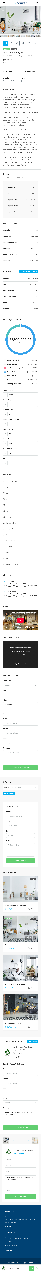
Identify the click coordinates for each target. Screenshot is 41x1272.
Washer (8, 553)
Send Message (20, 1196)
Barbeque (9, 487)
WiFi (7, 559)
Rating (8, 831)
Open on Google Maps (29, 271)
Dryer (8, 493)
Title (8, 821)
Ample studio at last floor (15, 906)
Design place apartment (15, 984)
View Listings (32, 1041)
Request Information (21, 1128)
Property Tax (8, 429)
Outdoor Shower (12, 523)
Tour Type (7, 680)
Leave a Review (9, 793)
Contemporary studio (13, 1024)
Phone (5, 728)
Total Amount (8, 390)
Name (5, 719)
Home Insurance (9, 439)
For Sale (13, 49)
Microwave (9, 517)
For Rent (32, 997)
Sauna (8, 535)
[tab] (5, 43)
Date (5, 690)
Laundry (9, 505)
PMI (4, 458)
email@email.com (12, 1245)
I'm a (5, 1098)
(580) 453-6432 (18, 1053)
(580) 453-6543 (20, 1050)
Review (9, 841)
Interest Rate (8, 410)
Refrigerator (10, 529)
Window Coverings (12, 565)
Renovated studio (12, 945)
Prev (13, 1140)
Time (5, 700)
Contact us (8, 1250)
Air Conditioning (11, 481)
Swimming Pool (11, 541)
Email (5, 738)
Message (6, 748)
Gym (7, 499)
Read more (8, 1226)
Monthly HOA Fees (10, 449)
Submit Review (20, 860)
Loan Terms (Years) (11, 419)
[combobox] (20, 685)
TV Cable (9, 547)
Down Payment (9, 400)
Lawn (7, 511)
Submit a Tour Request (21, 768)
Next (27, 1140)
